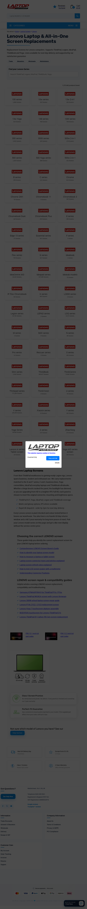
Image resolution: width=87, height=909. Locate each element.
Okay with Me (52, 458)
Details (57, 463)
